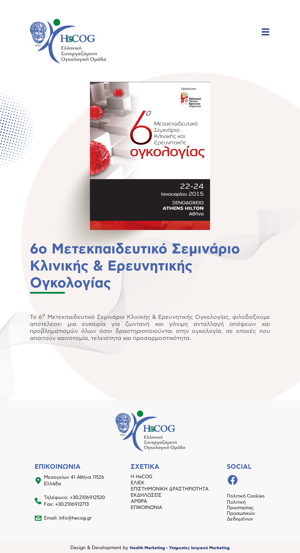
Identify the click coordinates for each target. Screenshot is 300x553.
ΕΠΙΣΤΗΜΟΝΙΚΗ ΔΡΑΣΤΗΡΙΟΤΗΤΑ (170, 489)
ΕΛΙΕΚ (137, 483)
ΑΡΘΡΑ (139, 501)
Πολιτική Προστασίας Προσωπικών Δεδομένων (241, 510)
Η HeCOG (141, 476)
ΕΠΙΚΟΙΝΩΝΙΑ (146, 507)
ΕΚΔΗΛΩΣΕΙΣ (146, 495)
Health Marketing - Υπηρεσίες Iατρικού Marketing (180, 548)
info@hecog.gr (75, 518)
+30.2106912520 (87, 497)
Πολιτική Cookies (246, 496)
